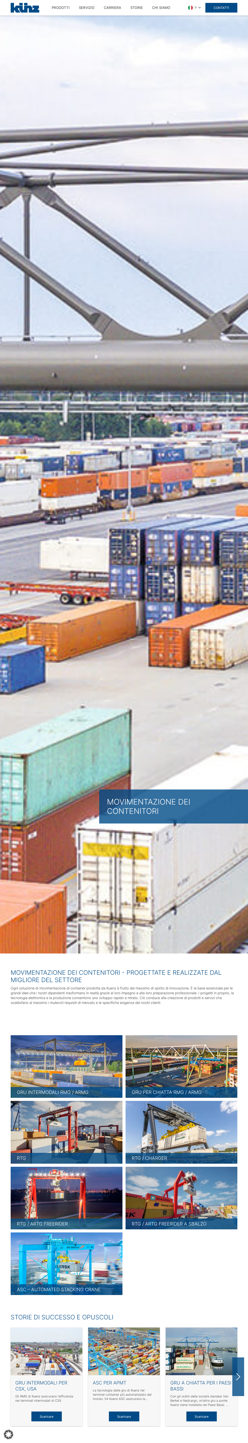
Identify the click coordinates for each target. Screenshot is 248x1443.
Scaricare (46, 1416)
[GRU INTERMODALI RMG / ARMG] (66, 1066)
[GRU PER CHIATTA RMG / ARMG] (181, 1066)
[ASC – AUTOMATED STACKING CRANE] (66, 1263)
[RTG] (66, 1132)
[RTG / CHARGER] (181, 1132)
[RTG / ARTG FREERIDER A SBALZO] (181, 1198)
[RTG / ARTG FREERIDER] (66, 1198)
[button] (8, 1434)
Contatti (221, 8)
